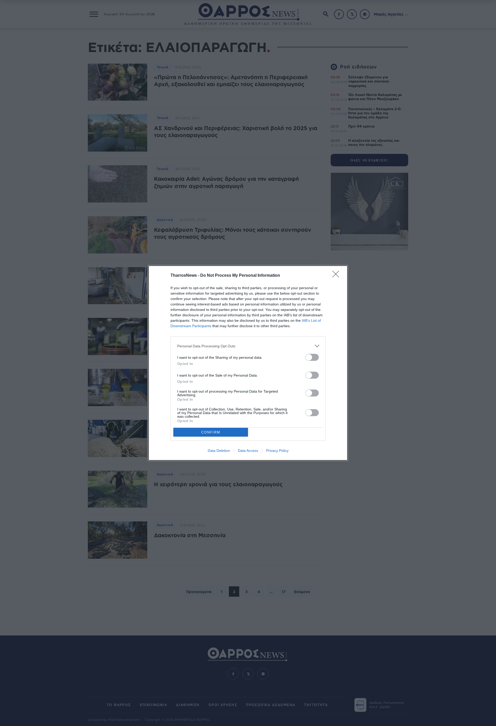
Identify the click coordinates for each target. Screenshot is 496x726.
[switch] (312, 357)
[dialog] (248, 363)
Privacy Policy (277, 450)
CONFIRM (210, 432)
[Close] (337, 276)
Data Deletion (219, 450)
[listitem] (248, 346)
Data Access (248, 450)
